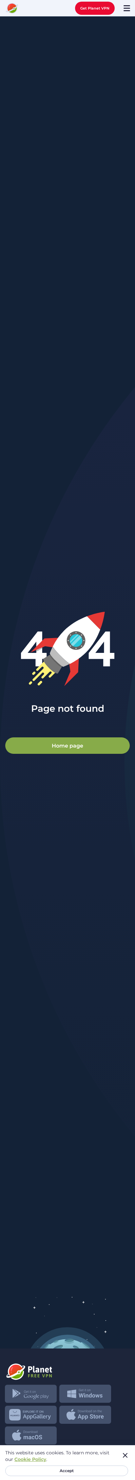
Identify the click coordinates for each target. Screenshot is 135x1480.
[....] (12, 8)
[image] (67, 1369)
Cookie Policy (30, 1459)
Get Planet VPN (94, 8)
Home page (67, 745)
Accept (67, 1470)
